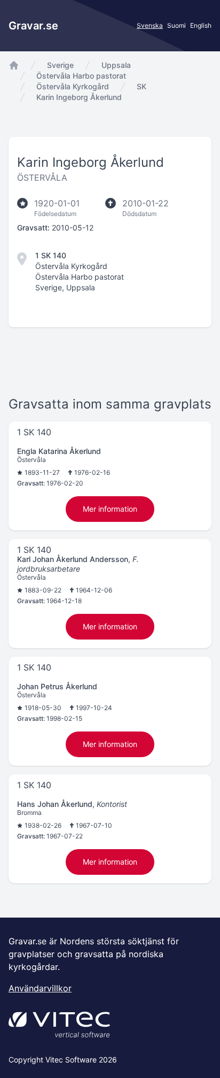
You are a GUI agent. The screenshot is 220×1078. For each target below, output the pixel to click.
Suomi (176, 25)
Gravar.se (33, 25)
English (200, 25)
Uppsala (116, 65)
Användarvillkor (40, 988)
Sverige (60, 65)
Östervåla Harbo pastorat (81, 75)
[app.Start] (14, 65)
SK (141, 86)
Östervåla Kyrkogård (72, 86)
